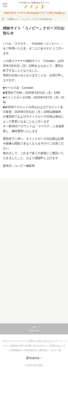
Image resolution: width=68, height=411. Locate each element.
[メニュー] (5, 5)
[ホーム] (3, 19)
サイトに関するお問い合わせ (35, 341)
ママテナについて (11, 341)
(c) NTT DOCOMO (34, 365)
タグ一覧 (56, 350)
